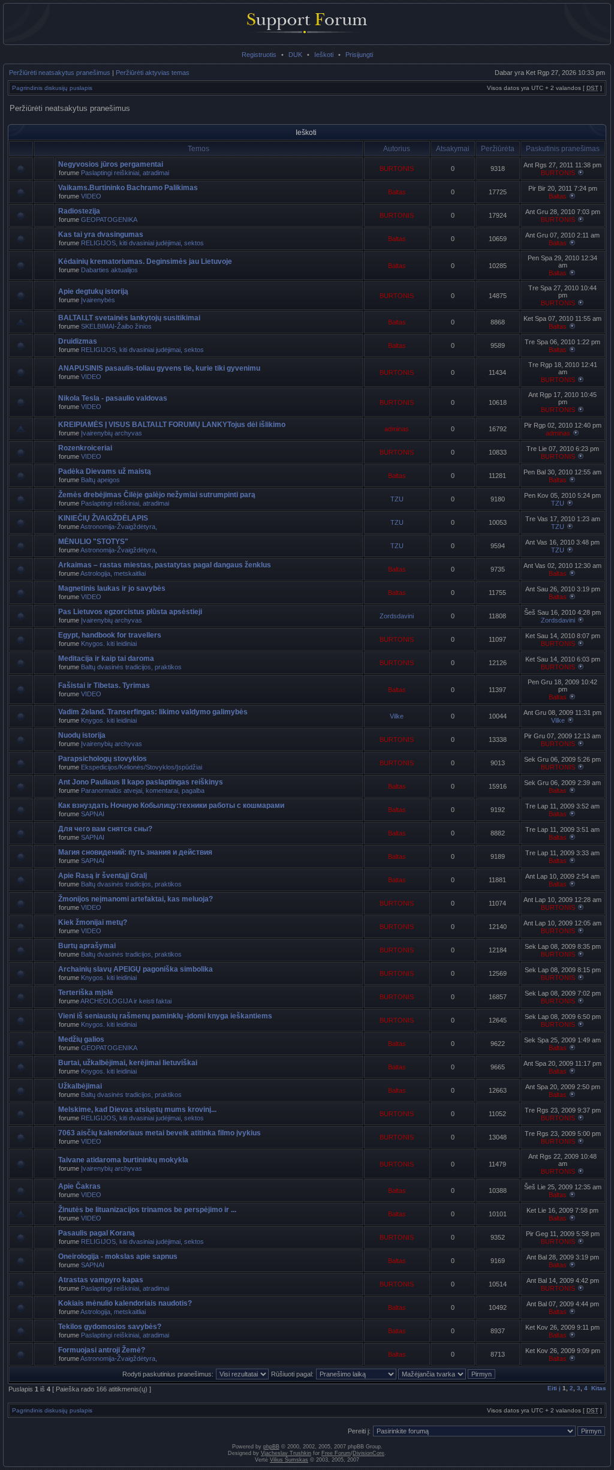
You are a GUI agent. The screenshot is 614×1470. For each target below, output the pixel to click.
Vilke (397, 716)
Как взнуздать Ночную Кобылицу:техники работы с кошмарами (171, 805)
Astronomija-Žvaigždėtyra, (118, 526)
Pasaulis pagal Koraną (96, 1233)
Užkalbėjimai (80, 1086)
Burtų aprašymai (87, 946)
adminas (396, 428)
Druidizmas (77, 341)
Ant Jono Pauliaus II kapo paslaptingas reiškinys (140, 782)
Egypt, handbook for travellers (109, 635)
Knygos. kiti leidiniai (109, 643)
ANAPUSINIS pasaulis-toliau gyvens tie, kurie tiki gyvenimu (159, 368)
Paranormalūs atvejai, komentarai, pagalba (142, 790)
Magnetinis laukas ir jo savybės (111, 588)
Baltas (397, 192)
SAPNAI (92, 813)
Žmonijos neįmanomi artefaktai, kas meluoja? (135, 899)
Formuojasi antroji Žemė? (101, 1350)
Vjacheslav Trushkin (286, 1453)
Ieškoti (323, 54)
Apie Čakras (79, 1186)
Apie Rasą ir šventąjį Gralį (102, 875)
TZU (397, 499)
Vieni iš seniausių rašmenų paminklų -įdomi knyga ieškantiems (165, 1016)
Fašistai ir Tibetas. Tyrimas (104, 685)
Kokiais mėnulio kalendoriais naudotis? (125, 1303)
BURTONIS (397, 168)
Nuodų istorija (82, 735)
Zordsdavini (397, 616)
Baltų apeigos (100, 479)
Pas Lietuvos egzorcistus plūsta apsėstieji (130, 612)
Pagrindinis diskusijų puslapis (52, 88)
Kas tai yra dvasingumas (100, 234)
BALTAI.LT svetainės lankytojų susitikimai (129, 318)
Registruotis (259, 54)
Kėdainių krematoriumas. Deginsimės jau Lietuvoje (145, 261)
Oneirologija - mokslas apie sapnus (117, 1256)
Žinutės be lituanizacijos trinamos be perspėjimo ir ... (147, 1210)
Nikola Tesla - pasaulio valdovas (112, 398)
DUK (295, 54)
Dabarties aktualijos (109, 269)
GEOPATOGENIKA (109, 219)
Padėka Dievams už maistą (104, 471)
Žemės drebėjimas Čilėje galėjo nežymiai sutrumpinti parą (156, 495)
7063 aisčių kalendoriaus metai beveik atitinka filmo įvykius (159, 1133)
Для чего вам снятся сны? (105, 829)
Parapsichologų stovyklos (102, 758)
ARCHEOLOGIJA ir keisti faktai (125, 1001)
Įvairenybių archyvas (111, 433)
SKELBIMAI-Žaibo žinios (116, 326)
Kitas (598, 1388)
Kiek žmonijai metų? (92, 922)
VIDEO (91, 196)
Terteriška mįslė (85, 992)
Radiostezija (79, 211)
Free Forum (336, 1453)
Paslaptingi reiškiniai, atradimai (125, 172)
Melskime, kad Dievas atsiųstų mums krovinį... (137, 1109)
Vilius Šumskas (289, 1460)
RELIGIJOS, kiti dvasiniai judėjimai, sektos (142, 242)
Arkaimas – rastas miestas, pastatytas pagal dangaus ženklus (164, 565)
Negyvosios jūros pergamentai (110, 164)
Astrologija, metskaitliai (113, 573)
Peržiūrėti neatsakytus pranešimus (59, 72)
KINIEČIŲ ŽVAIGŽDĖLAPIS (103, 518)
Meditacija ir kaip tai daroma (106, 658)
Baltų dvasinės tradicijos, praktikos (131, 667)
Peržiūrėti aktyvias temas (152, 72)
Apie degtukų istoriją (93, 291)
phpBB (271, 1447)
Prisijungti (359, 54)
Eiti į (554, 1388)
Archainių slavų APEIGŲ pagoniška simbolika (135, 969)
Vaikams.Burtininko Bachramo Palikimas (128, 188)
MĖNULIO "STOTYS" (93, 541)
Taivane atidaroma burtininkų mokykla (123, 1160)
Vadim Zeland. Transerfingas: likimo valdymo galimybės (153, 712)
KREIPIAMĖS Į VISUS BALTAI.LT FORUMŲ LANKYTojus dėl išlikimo (171, 424)
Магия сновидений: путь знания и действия (135, 852)
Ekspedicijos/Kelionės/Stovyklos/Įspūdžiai (141, 767)
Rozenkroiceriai (85, 448)
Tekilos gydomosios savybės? (109, 1326)
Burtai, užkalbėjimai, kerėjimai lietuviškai (127, 1063)
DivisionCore (368, 1453)
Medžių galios (81, 1039)
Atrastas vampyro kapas (100, 1280)
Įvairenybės (98, 299)
